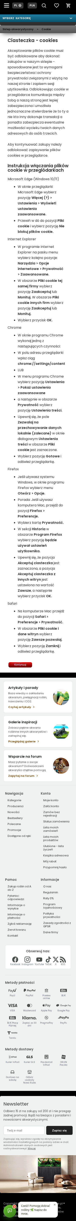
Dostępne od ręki (19, 836)
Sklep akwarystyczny (18, 29)
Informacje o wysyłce (16, 906)
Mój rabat (49, 861)
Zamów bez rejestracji (51, 814)
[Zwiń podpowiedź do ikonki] (54, 1204)
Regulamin (50, 892)
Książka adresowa (56, 855)
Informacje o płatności (16, 916)
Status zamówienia (56, 821)
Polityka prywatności (51, 915)
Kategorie (14, 800)
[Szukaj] (43, 5)
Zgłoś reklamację (19, 924)
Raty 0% (48, 898)
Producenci (15, 806)
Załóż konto (51, 806)
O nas (47, 886)
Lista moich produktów (50, 838)
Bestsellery (15, 818)
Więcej (32, 1148)
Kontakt (13, 936)
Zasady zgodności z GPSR (57, 924)
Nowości (13, 812)
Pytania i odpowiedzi (16, 897)
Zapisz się (59, 1130)
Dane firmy (50, 932)
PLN (32, 5)
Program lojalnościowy (52, 906)
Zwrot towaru (17, 930)
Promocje (14, 830)
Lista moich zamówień (50, 829)
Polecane (14, 824)
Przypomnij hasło (55, 867)
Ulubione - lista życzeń (53, 847)
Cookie (46, 29)
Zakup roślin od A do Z (19, 888)
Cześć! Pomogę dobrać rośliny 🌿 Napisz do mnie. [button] (35, 1209)
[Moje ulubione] (56, 5)
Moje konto (50, 800)
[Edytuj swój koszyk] (68, 5)
